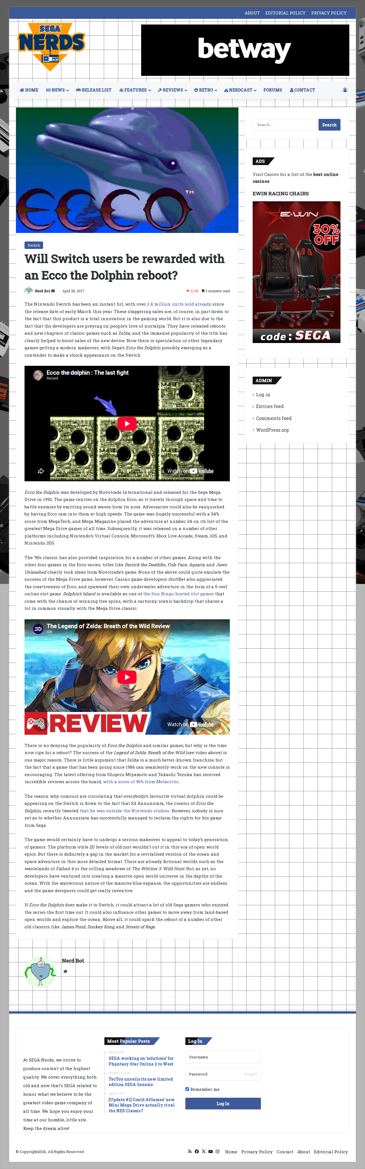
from (150, 781)
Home (231, 1151)
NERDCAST (240, 90)
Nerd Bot (42, 291)
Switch (34, 245)
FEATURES (135, 90)
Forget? (251, 1074)
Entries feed (270, 406)
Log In (223, 1103)
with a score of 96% (124, 781)
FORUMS (272, 90)
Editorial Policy (331, 1151)
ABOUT (252, 13)
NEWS (58, 90)
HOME (31, 90)
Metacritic (167, 781)
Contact (285, 1151)
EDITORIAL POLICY (285, 13)
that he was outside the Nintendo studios (124, 810)
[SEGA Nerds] (51, 47)
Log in (263, 394)
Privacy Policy (257, 1151)
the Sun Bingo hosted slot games (178, 593)
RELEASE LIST (96, 90)
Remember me (204, 1089)
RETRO (205, 90)
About (303, 1151)
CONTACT (304, 90)
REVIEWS (172, 90)
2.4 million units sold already (179, 304)
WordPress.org (272, 430)
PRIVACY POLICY (328, 13)
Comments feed (274, 418)
